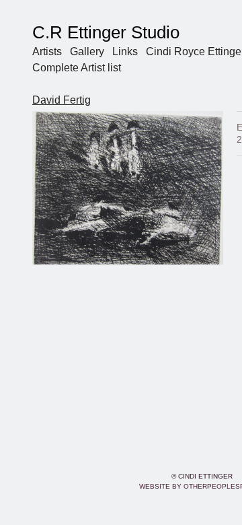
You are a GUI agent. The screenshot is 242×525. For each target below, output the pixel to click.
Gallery (87, 51)
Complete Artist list (76, 67)
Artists (47, 51)
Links (125, 51)
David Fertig (61, 100)
